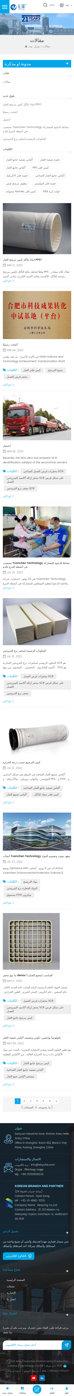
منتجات (11, 1286)
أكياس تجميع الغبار (17, 794)
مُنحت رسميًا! (10, 112)
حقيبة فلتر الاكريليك (17, 175)
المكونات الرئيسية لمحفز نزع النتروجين (24, 139)
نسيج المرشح (55, 370)
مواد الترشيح (30, 882)
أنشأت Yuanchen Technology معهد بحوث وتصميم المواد (36, 856)
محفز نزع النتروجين (17, 693)
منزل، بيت (34, 46)
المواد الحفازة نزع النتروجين (22, 888)
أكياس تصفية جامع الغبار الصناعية (41, 788)
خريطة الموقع (31, 1371)
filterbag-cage (33, 1169)
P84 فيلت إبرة (51, 191)
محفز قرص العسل (17, 377)
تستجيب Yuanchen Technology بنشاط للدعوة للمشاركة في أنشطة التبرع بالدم (36, 129)
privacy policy (59, 1371)
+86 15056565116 (32, 1174)
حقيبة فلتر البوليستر (45, 183)
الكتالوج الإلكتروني (16, 1256)
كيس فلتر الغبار (32, 370)
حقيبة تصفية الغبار (50, 160)
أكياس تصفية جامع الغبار (19, 160)
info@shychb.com (43, 1165)
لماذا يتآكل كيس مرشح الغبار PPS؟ (22, 104)
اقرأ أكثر (7, 281)
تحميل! (7, 120)
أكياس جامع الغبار (15, 167)
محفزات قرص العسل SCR (38, 676)
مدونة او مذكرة (13, 1371)
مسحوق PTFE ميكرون (19, 895)
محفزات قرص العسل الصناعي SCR (43, 471)
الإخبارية (11, 1293)
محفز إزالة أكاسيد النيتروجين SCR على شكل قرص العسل (35, 480)
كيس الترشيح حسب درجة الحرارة (21, 762)
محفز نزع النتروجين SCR (21, 488)
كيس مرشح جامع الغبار (19, 1018)
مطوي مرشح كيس (16, 183)
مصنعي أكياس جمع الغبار (20, 1076)
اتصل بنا (11, 1299)
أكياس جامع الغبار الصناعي (50, 175)
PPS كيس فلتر (41, 167)
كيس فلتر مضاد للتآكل (46, 794)
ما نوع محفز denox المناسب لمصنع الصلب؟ (28, 975)
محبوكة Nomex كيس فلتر (21, 191)
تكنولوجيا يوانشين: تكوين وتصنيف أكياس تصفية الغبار (32, 1038)
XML (44, 1371)
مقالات (6, 82)
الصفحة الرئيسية (16, 1280)
